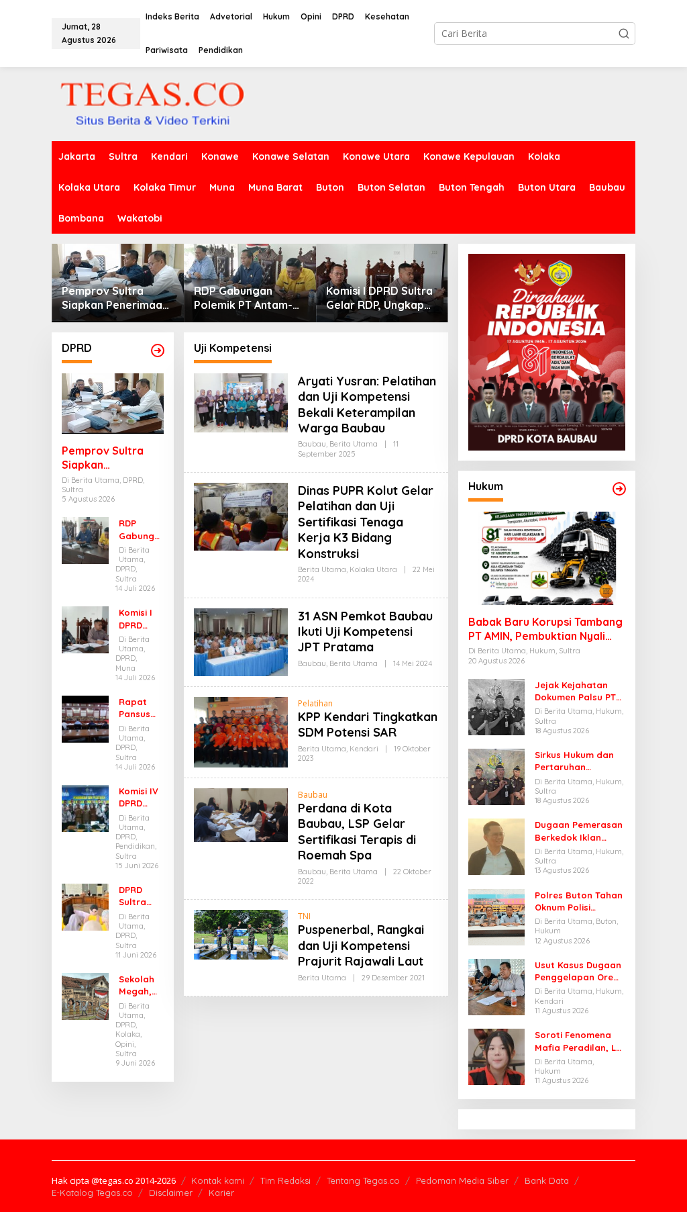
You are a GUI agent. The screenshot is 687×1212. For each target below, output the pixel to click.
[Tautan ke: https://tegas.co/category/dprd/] (158, 350)
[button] (624, 33)
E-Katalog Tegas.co (92, 1192)
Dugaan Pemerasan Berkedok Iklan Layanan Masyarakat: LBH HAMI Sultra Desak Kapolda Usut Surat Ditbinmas (579, 831)
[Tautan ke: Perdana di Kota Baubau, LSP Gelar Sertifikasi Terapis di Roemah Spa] (241, 814)
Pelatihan (315, 703)
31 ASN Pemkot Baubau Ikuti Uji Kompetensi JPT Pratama (365, 631)
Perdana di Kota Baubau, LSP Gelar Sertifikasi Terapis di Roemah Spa (357, 831)
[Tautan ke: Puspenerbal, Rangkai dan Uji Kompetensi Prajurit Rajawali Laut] (241, 933)
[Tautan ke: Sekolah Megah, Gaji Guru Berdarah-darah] (85, 995)
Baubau (312, 444)
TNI (304, 916)
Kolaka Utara (373, 569)
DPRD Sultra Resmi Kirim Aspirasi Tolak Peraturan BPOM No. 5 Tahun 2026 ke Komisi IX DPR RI (139, 896)
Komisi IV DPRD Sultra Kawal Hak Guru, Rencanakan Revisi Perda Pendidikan (141, 797)
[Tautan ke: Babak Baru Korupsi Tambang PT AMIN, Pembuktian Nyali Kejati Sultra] (546, 558)
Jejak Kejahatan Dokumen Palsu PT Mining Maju (575, 691)
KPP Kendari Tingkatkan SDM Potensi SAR (367, 724)
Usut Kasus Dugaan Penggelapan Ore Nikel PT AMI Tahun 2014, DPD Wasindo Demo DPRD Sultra (578, 971)
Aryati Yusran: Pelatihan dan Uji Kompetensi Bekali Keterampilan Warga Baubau (367, 404)
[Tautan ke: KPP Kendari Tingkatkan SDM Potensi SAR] (241, 731)
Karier (221, 1192)
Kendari (364, 748)
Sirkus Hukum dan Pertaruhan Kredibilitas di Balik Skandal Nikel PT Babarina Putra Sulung (577, 761)
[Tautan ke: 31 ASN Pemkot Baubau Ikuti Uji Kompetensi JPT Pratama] (241, 641)
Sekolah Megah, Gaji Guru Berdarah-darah (140, 985)
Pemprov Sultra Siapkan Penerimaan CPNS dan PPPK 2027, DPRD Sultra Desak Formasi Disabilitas (117, 298)
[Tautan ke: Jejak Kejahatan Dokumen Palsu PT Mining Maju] (496, 706)
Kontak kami (217, 1180)
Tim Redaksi (285, 1180)
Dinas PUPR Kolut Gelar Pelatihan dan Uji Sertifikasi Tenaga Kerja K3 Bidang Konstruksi (365, 522)
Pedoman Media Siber (462, 1180)
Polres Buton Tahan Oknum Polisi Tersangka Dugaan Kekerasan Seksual (579, 901)
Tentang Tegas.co (363, 1180)
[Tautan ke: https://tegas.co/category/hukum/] (619, 489)
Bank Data (547, 1180)
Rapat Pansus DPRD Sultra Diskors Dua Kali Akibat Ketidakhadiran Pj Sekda (139, 708)
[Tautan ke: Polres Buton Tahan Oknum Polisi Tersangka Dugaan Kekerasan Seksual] (496, 916)
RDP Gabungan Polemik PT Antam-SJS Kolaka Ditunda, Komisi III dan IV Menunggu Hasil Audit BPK (249, 298)
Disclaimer (171, 1192)
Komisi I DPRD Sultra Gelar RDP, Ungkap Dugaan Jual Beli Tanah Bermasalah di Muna (380, 298)
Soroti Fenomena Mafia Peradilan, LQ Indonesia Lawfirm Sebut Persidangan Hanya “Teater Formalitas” (579, 1041)
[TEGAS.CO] (152, 103)
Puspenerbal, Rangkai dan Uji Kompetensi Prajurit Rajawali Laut (361, 945)
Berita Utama (353, 444)
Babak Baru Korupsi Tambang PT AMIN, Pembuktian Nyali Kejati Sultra (545, 629)
